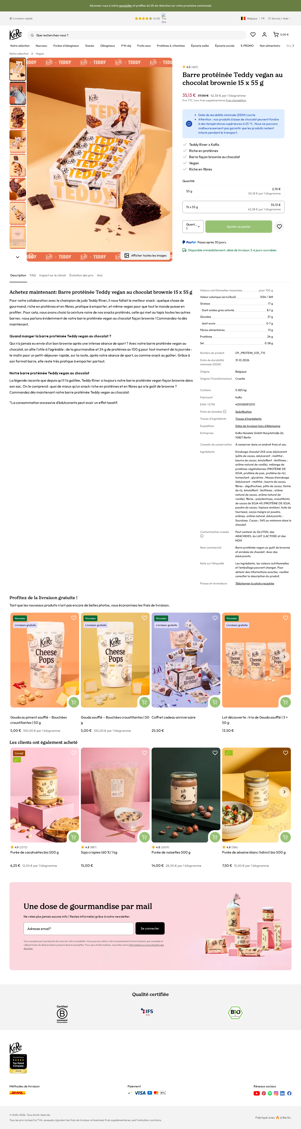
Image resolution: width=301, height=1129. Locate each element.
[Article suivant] (17, 257)
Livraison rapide (22, 18)
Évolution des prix (81, 275)
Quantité (191, 224)
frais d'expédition (236, 100)
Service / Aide (280, 18)
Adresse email (39, 928)
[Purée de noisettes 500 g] (186, 808)
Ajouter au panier (239, 227)
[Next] (293, 45)
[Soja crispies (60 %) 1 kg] (115, 808)
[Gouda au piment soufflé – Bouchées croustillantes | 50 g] (44, 673)
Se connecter (150, 928)
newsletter (125, 5)
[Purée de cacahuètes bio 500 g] (44, 808)
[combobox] (137, 35)
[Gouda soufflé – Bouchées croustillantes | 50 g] (115, 673)
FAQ (33, 275)
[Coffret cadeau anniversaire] (186, 673)
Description (18, 275)
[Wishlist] (253, 34)
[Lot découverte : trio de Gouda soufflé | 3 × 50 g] (256, 673)
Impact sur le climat (52, 275)
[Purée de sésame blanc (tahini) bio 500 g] (256, 808)
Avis (99, 275)
